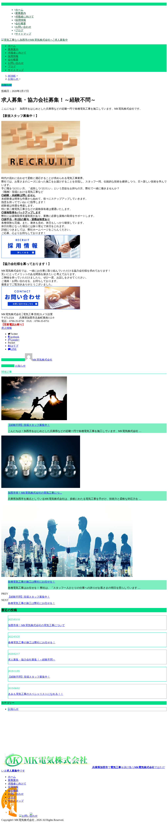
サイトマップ (23, 33)
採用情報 (20, 20)
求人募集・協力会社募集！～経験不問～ (31, 659)
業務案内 (20, 13)
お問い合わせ (23, 27)
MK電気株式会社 (42, 359)
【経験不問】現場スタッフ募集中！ (29, 425)
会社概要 (20, 23)
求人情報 (6, 328)
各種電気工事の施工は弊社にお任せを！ (31, 581)
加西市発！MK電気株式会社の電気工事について (36, 625)
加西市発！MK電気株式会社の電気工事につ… (35, 492)
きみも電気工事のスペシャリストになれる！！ (35, 694)
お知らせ (20, 365)
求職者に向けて (24, 16)
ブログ (19, 30)
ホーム (19, 9)
